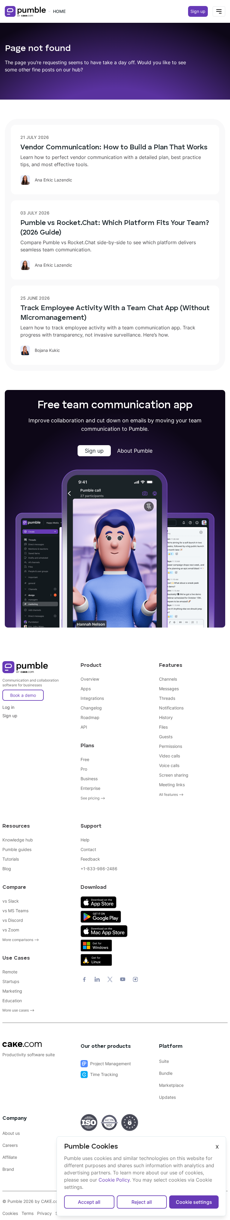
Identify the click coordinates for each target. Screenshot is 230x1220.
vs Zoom (10, 929)
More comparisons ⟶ (20, 939)
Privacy (44, 1213)
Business (89, 778)
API (84, 727)
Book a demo (23, 695)
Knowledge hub (17, 839)
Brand (8, 1169)
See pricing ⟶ (93, 798)
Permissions (170, 746)
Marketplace (171, 1085)
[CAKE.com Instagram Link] (135, 979)
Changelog (91, 707)
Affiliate (9, 1157)
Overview (90, 679)
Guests (165, 736)
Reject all (141, 1202)
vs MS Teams (15, 910)
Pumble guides (16, 849)
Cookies (10, 1213)
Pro (84, 769)
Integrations (92, 698)
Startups (10, 981)
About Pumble (134, 451)
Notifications (171, 707)
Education (12, 1000)
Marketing (12, 991)
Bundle (165, 1073)
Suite (164, 1061)
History (166, 717)
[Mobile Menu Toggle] (219, 11)
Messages (169, 688)
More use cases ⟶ (18, 1010)
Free (85, 759)
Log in (8, 707)
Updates (167, 1097)
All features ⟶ (171, 794)
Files (163, 727)
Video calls (169, 755)
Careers (10, 1145)
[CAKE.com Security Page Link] (89, 1122)
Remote (9, 971)
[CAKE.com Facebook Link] (84, 979)
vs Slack (10, 901)
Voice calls (169, 765)
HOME (59, 11)
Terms (28, 1213)
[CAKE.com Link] (36, 1044)
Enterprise (90, 788)
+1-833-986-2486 (99, 868)
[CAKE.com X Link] (110, 979)
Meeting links (172, 784)
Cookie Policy (114, 1180)
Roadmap (90, 717)
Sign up (197, 11)
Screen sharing (173, 775)
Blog (6, 868)
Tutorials (10, 859)
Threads (167, 698)
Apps (86, 688)
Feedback (90, 859)
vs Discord (12, 920)
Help (85, 839)
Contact (88, 849)
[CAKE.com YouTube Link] (123, 979)
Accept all (89, 1202)
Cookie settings (194, 1202)
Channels (168, 679)
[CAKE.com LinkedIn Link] (97, 979)
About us (11, 1133)
